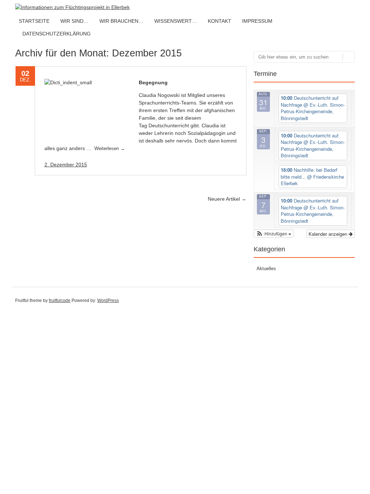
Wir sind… (74, 21)
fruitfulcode (59, 300)
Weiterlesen (109, 148)
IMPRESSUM (257, 21)
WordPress (108, 300)
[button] (273, 233)
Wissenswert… (175, 21)
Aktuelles (266, 268)
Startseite (34, 21)
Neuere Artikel (227, 199)
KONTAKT (219, 21)
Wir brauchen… (121, 21)
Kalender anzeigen (329, 233)
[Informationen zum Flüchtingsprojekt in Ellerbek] (72, 7)
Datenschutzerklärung (56, 34)
